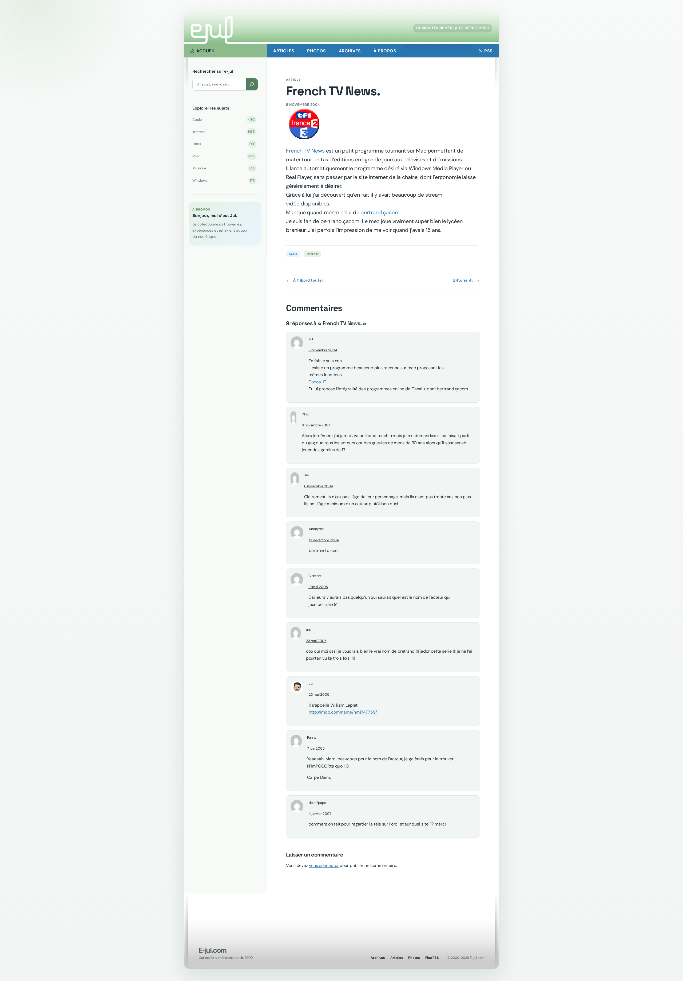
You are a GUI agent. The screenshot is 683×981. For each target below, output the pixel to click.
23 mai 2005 (316, 641)
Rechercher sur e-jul (212, 71)
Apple (223, 119)
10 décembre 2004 (324, 540)
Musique (223, 168)
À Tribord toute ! (308, 280)
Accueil (205, 51)
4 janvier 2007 (320, 813)
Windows (223, 180)
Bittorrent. (463, 280)
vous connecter (324, 865)
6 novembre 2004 (322, 350)
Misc (223, 156)
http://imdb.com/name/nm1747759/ (343, 712)
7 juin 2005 (316, 748)
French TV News (305, 150)
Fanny (311, 737)
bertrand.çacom (380, 212)
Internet (223, 132)
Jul (311, 683)
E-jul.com (212, 950)
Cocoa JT (317, 382)
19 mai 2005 (318, 587)
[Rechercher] (252, 84)
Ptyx (305, 414)
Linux (223, 144)
